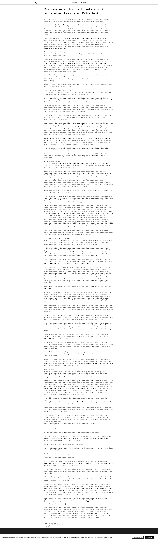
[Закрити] (156, 537)
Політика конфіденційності (104, 537)
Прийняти (149, 537)
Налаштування (137, 537)
